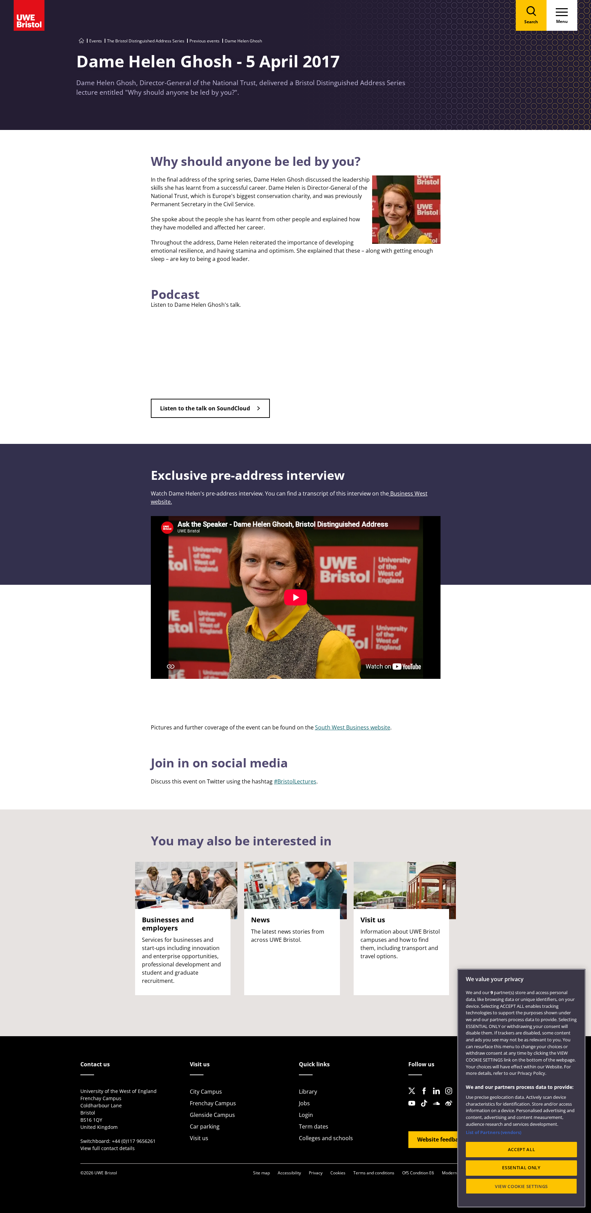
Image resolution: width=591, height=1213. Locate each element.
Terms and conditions (373, 1173)
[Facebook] (426, 1096)
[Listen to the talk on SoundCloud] (210, 416)
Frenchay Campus (213, 1103)
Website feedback (441, 1139)
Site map (261, 1173)
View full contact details (107, 1148)
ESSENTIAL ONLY (521, 1168)
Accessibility (289, 1173)
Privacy (316, 1173)
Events (95, 41)
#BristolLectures (295, 781)
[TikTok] (426, 1108)
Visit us (199, 1138)
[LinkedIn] (438, 1096)
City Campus (206, 1091)
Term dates (313, 1126)
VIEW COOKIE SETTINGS (521, 1186)
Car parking (205, 1126)
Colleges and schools (326, 1138)
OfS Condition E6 (418, 1173)
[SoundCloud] (438, 1108)
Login (306, 1115)
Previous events (204, 41)
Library (308, 1091)
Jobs (304, 1103)
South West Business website (352, 727)
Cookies (337, 1173)
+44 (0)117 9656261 (134, 1141)
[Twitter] (413, 1096)
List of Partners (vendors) (493, 1132)
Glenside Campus (212, 1115)
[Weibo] (450, 1108)
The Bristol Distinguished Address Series (145, 41)
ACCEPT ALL (521, 1149)
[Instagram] (450, 1096)
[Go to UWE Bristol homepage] (81, 41)
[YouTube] (413, 1108)
